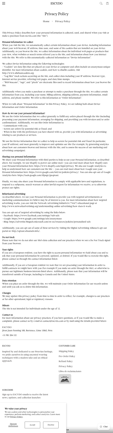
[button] (107, 3)
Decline (51, 425)
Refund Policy (66, 361)
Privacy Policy (66, 366)
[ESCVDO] (56, 3)
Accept (32, 425)
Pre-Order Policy (67, 356)
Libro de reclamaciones (70, 371)
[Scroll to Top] (107, 417)
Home (46, 21)
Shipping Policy (66, 351)
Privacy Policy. (16, 417)
